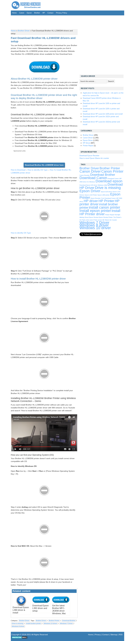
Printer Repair (88, 146)
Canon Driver (88, 138)
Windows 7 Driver (66, 623)
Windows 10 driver (50, 623)
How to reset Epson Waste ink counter (94, 158)
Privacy (98, 635)
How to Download (18, 170)
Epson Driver (88, 140)
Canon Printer (112, 171)
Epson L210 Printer (91, 195)
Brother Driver (24, 31)
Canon (21, 13)
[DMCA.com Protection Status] (19, 638)
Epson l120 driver (106, 191)
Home (14, 13)
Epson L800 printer (104, 195)
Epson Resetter (96, 198)
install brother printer (33, 623)
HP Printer (106, 201)
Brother (37, 13)
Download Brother (68, 621)
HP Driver (86, 143)
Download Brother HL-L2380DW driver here (44, 165)
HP (43, 13)
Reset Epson (89, 217)
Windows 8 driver (18, 626)
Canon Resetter (84, 175)
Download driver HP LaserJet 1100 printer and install (103, 114)
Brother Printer (54, 621)
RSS (120, 635)
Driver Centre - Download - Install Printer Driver (26, 5)
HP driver (91, 201)
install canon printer (104, 207)
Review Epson (98, 217)
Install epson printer (95, 211)
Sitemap (113, 635)
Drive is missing (17, 623)
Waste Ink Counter (111, 220)
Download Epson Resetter (89, 156)
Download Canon (93, 178)
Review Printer (108, 217)
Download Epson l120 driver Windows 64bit (93, 185)
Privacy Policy (61, 13)
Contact (50, 13)
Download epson (109, 181)
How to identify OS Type (38, 170)
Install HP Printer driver (99, 212)
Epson (29, 13)
